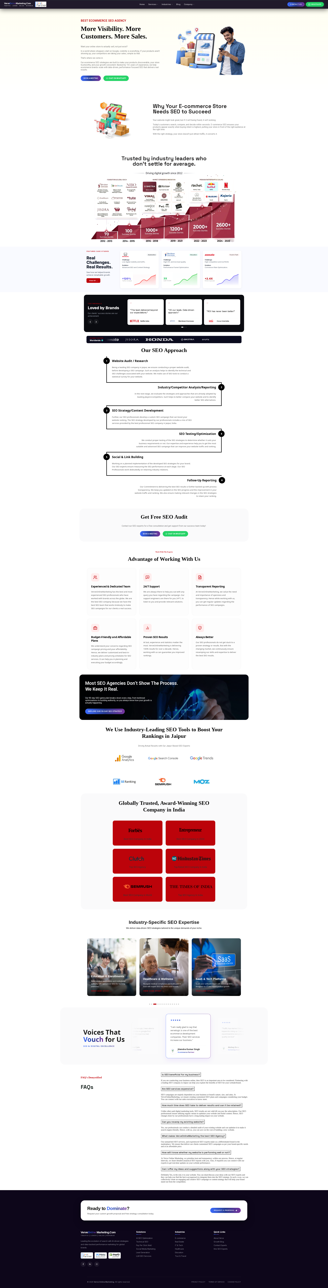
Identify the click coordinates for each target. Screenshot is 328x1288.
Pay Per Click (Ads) (144, 1245)
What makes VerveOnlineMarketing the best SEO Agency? (193, 1135)
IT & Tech (179, 1245)
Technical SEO (142, 1242)
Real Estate (179, 1242)
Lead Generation (143, 1252)
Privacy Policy (198, 1282)
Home (142, 4)
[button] (149, 1004)
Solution (125, 265)
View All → (93, 281)
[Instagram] (96, 1264)
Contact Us (296, 4)
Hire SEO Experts (221, 1249)
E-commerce (180, 1238)
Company (188, 4)
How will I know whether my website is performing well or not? (196, 1152)
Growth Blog (219, 1242)
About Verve (219, 1238)
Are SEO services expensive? (178, 1088)
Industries (166, 4)
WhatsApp (316, 4)
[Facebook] (83, 1264)
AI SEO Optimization (144, 1238)
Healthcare (179, 1249)
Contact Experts (220, 1245)
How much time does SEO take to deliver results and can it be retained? (201, 1105)
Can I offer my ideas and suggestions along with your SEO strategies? (200, 1168)
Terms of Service (216, 1282)
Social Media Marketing (145, 1249)
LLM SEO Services (143, 1256)
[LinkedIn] (90, 1264)
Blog (178, 4)
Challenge (125, 260)
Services (152, 4)
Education (179, 1252)
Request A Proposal (224, 1210)
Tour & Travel (180, 1256)
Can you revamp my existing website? (183, 1121)
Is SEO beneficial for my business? (181, 1074)
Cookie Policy (234, 1282)
